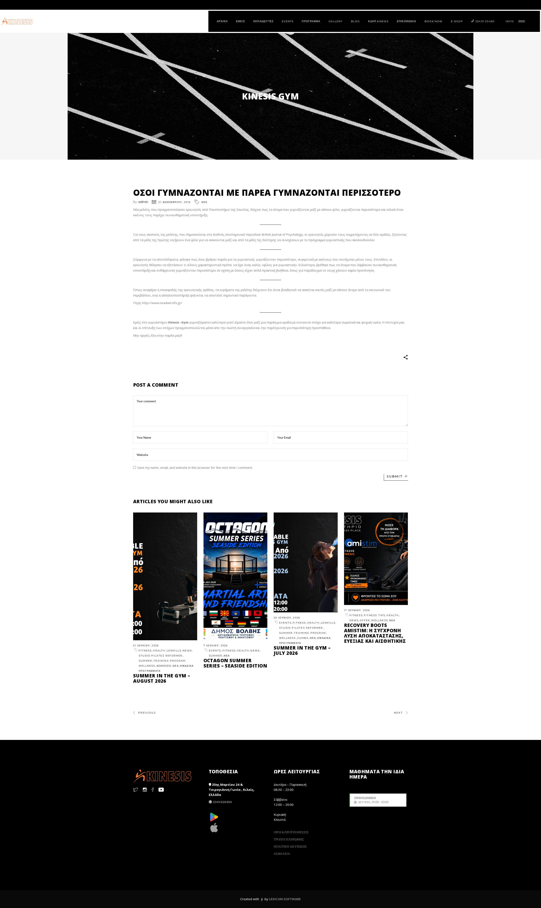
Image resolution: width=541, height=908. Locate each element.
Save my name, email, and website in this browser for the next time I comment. (195, 467)
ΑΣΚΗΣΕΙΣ (164, 665)
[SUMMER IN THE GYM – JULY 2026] (306, 562)
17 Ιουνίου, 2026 (357, 610)
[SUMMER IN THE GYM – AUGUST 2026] (165, 576)
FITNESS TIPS (374, 615)
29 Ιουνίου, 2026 (287, 617)
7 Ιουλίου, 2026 (216, 645)
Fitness (145, 650)
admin (143, 202)
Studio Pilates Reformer (161, 655)
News (187, 650)
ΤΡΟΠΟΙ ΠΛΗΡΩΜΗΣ (289, 839)
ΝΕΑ (204, 202)
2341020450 (222, 802)
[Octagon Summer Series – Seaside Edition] (236, 576)
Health (159, 650)
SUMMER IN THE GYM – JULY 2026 (302, 650)
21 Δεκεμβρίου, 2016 (174, 202)
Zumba (303, 637)
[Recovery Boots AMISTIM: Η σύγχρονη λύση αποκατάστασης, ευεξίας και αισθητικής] (376, 558)
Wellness (147, 665)
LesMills (174, 650)
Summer (145, 660)
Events (215, 650)
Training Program (169, 660)
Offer (365, 620)
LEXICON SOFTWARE (285, 899)
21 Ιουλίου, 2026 (146, 645)
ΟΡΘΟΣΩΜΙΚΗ (371, 800)
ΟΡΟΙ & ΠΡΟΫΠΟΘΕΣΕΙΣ (291, 832)
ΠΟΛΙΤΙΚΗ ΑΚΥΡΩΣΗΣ (290, 846)
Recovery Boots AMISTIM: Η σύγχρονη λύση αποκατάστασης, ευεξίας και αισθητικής (375, 633)
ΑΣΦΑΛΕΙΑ (282, 853)
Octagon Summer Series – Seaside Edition (235, 663)
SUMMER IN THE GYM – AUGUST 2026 (161, 678)
